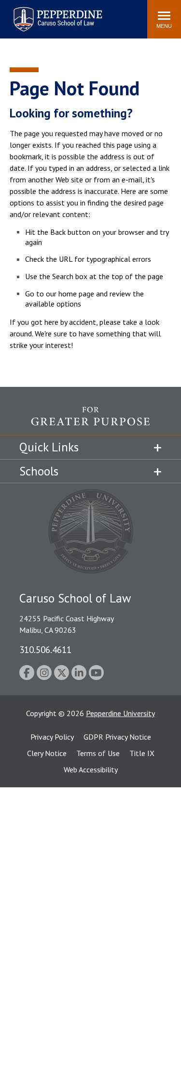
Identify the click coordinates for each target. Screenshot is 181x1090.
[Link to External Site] (90, 421)
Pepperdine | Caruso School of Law (56, 13)
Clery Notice (47, 753)
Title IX (141, 753)
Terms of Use (98, 753)
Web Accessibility (91, 769)
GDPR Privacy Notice (117, 737)
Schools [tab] (38, 471)
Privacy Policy (52, 737)
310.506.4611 (45, 649)
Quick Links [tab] (49, 447)
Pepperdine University (120, 713)
